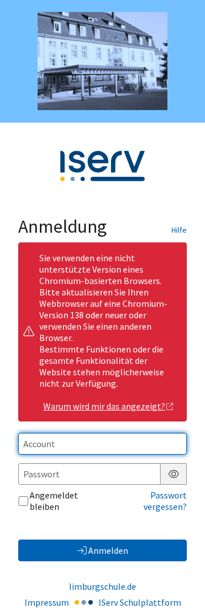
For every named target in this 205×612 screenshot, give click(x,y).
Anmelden (108, 550)
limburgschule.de (102, 586)
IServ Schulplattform (140, 602)
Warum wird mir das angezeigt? (104, 406)
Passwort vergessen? (165, 500)
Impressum (46, 602)
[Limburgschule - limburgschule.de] (102, 61)
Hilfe (179, 230)
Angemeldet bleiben (54, 500)
